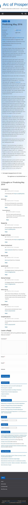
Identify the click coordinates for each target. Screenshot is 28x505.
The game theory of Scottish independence (16, 403)
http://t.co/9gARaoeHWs (19, 239)
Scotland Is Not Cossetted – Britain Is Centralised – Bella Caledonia (14, 462)
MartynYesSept (5, 278)
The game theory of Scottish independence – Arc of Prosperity (13, 411)
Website (3, 369)
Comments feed (4, 486)
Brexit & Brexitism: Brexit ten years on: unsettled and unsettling (13, 460)
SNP (8, 21)
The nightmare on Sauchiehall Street (16, 176)
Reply (6, 196)
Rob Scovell (4, 256)
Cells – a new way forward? (6, 412)
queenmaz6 (4, 266)
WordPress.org (4, 489)
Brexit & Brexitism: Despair (6, 464)
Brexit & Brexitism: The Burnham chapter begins (10, 458)
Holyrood (4, 21)
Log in (2, 481)
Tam (10, 27)
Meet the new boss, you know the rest (8, 439)
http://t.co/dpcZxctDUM (10, 310)
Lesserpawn (4, 189)
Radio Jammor (4, 403)
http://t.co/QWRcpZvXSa (19, 193)
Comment (4, 339)
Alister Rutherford (6, 245)
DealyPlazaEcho (5, 317)
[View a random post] (25, 13)
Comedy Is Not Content (5, 441)
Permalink (17, 191)
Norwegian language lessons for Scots (12, 173)
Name (3, 356)
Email (3, 363)
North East (18, 82)
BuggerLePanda (6, 235)
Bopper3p (4, 223)
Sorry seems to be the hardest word (8, 443)
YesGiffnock (4, 305)
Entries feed (3, 484)
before (9, 116)
